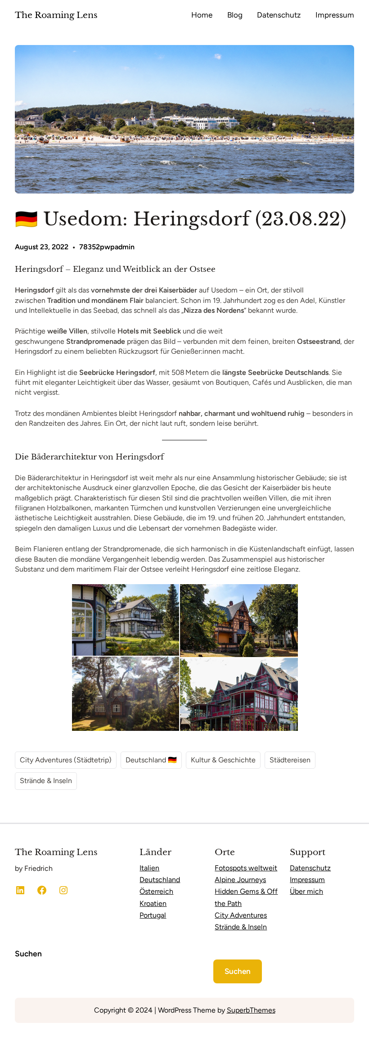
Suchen (28, 953)
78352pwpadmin (107, 247)
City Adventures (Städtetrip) (66, 760)
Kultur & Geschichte (223, 760)
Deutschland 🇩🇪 (151, 760)
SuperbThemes (251, 1010)
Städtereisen (290, 760)
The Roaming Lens (56, 14)
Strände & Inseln (46, 780)
